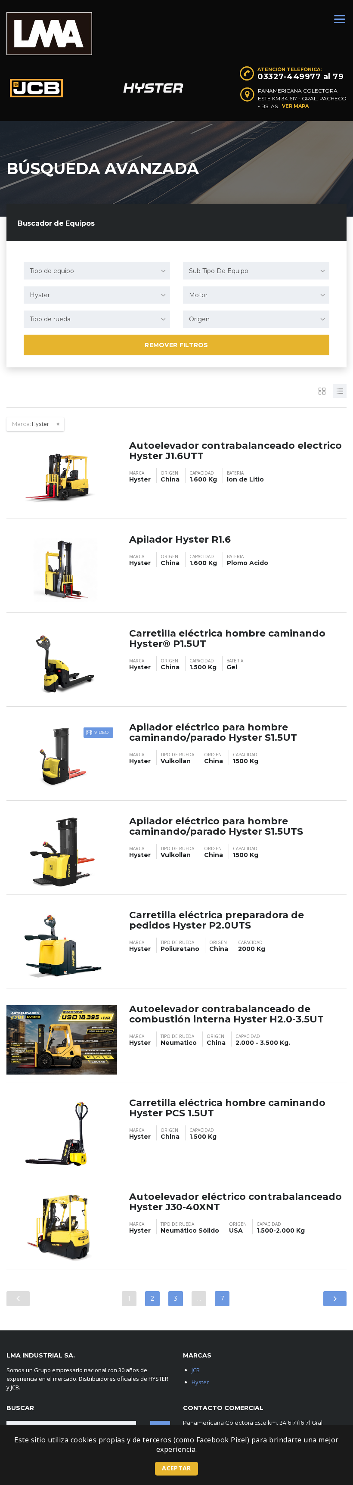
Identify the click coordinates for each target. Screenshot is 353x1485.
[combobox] (97, 271)
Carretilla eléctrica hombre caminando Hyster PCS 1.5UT (227, 1108)
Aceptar (176, 1468)
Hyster (200, 1382)
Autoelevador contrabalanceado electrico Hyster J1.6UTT (235, 451)
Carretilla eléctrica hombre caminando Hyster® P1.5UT (227, 638)
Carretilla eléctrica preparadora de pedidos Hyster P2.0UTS (216, 920)
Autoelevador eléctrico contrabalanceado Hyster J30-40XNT (235, 1202)
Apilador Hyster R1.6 (180, 539)
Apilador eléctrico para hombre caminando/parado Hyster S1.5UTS (216, 826)
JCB (196, 1370)
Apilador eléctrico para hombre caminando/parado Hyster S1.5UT (213, 732)
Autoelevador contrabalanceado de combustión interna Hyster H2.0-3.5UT (226, 1014)
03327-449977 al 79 (300, 76)
